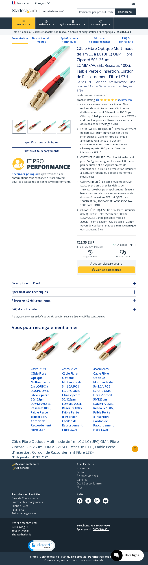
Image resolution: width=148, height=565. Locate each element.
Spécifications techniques (69, 40)
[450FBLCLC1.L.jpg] (64, 127)
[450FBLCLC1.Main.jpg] (19, 127)
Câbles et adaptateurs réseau (50, 32)
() (125, 100)
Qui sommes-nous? (71, 24)
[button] (41, 545)
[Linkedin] (97, 501)
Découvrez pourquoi (25, 174)
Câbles (26, 32)
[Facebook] (79, 501)
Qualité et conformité (89, 483)
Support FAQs (20, 506)
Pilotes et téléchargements (99, 40)
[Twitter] (88, 501)
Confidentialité (49, 556)
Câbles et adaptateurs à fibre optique (92, 32)
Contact (81, 472)
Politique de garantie (24, 513)
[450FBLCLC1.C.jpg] (49, 127)
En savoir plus (99, 24)
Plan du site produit (73, 556)
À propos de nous (87, 476)
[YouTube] (105, 501)
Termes (33, 556)
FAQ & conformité (126, 40)
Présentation (20, 38)
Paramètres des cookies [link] (104, 556)
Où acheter (22, 468)
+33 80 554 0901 (100, 525)
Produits (22, 24)
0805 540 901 (101, 529)
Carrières (82, 479)
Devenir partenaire (27, 464)
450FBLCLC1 (124, 32)
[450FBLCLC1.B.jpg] (34, 127)
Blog (79, 487)
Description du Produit (41, 40)
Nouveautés (84, 468)
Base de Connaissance (25, 498)
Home (15, 32)
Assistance (44, 24)
